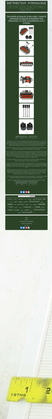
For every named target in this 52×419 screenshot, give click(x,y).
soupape (31, 210)
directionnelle (27, 212)
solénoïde (9, 199)
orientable (20, 199)
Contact (26, 219)
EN (25, 225)
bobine (10, 204)
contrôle (41, 204)
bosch (25, 199)
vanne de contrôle (37, 199)
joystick (31, 204)
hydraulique (39, 209)
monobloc (20, 207)
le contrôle (19, 204)
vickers (27, 204)
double (10, 210)
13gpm (42, 202)
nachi (43, 207)
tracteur (16, 207)
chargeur (15, 199)
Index (26, 217)
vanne (37, 207)
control (26, 210)
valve (11, 207)
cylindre (11, 202)
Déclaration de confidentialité (26, 221)
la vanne (16, 210)
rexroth (29, 199)
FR (27, 225)
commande (27, 207)
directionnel (34, 201)
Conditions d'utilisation (26, 223)
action (19, 212)
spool (15, 202)
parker (26, 202)
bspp (33, 207)
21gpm (21, 210)
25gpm (44, 199)
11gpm (20, 202)
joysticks (35, 204)
